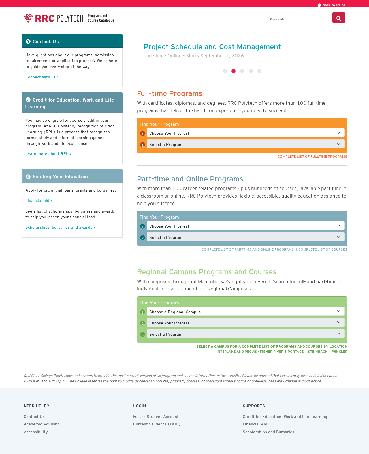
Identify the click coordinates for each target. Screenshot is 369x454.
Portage (296, 350)
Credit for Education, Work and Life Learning (285, 415)
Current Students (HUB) (157, 423)
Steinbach (318, 350)
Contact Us (34, 415)
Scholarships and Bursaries (268, 430)
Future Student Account (156, 415)
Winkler (339, 350)
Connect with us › (41, 76)
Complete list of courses (322, 248)
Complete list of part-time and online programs (248, 248)
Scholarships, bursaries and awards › (60, 226)
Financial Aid (255, 423)
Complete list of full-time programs (312, 155)
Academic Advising (42, 423)
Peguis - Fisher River (264, 350)
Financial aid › (38, 199)
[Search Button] (338, 17)
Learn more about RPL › (48, 152)
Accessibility (36, 430)
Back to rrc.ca (333, 4)
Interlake (226, 350)
